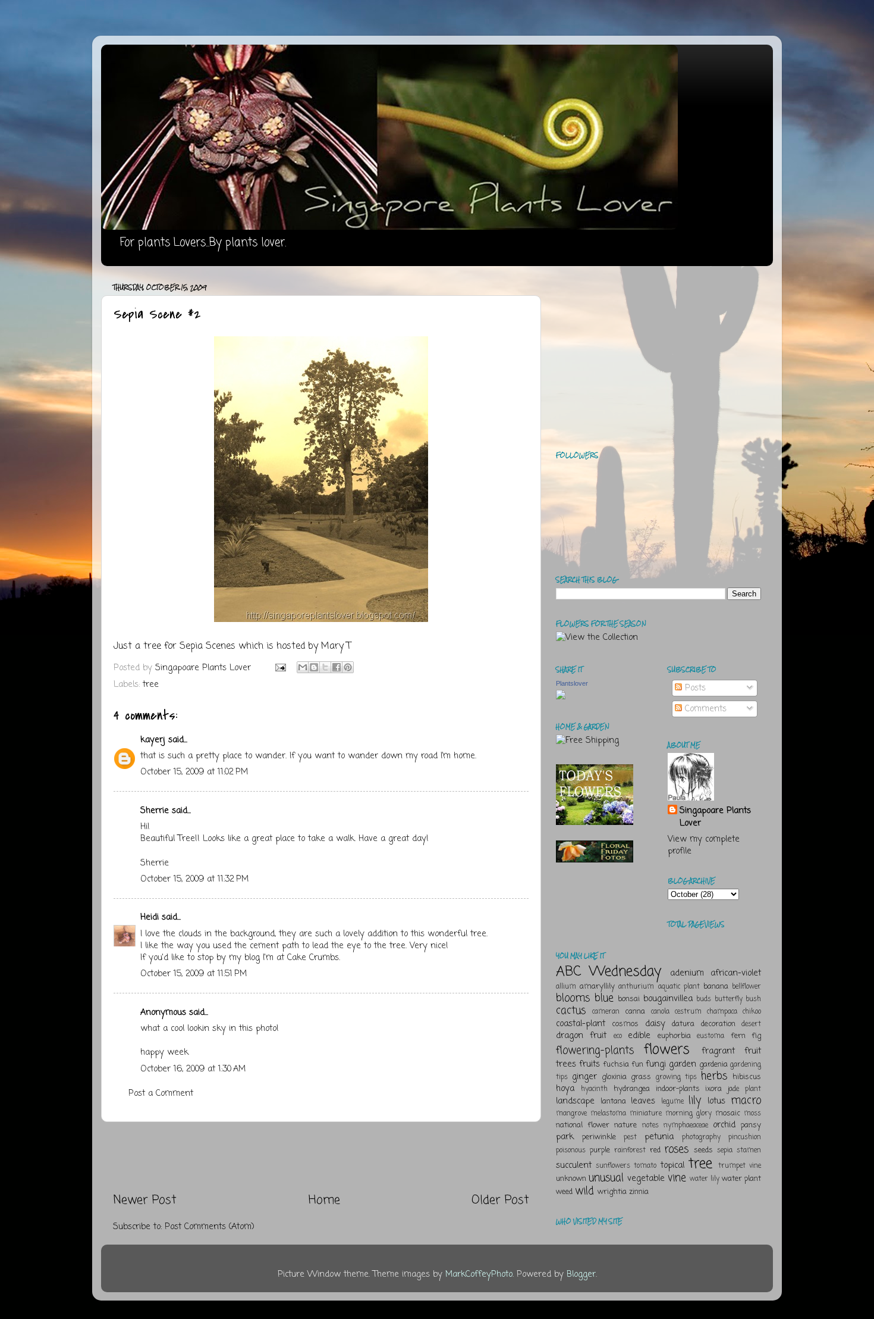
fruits (589, 1064)
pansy (751, 1125)
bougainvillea (668, 998)
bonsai (629, 999)
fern (738, 1036)
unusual (606, 1178)
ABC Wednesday (608, 971)
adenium (687, 973)
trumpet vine (739, 1166)
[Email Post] (280, 667)
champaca (722, 1012)
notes (650, 1125)
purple (600, 1150)
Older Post (500, 1200)
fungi (656, 1064)
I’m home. (458, 755)
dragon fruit (581, 1035)
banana (715, 986)
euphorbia (674, 1036)
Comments (704, 708)
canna (635, 1011)
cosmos (625, 1024)
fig (756, 1036)
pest (630, 1137)
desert (751, 1024)
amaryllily (597, 986)
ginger (584, 1076)
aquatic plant (679, 987)
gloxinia (614, 1077)
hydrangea (632, 1089)
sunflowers (613, 1166)
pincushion (744, 1137)
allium (566, 987)
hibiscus (746, 1077)
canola (660, 1012)
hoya (565, 1088)
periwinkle (599, 1137)
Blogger (581, 1274)
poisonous (571, 1150)
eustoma (710, 1036)
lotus (716, 1101)
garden (682, 1064)
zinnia (639, 1192)
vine (677, 1178)
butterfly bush (738, 999)
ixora (713, 1089)
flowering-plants (595, 1050)
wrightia (612, 1192)
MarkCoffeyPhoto (479, 1274)
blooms (573, 998)
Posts (694, 688)
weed (564, 1192)
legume (672, 1101)
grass (641, 1077)
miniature (646, 1113)
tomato (645, 1166)
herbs (714, 1076)
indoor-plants (678, 1089)
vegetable (646, 1178)
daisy (655, 1023)
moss (752, 1113)
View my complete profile (704, 845)
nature (625, 1125)
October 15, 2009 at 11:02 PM (194, 772)
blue (604, 998)
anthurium (636, 987)
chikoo (752, 1012)
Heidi (149, 917)
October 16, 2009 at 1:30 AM (193, 1069)
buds (703, 999)
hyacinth (594, 1089)
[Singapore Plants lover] (560, 697)
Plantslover (572, 683)
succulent (574, 1165)
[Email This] (303, 667)
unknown (571, 1178)
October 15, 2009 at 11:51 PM (193, 973)
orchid (724, 1125)
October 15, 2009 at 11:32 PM (194, 879)
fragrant (718, 1051)
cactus (571, 1010)
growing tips (676, 1077)
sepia (724, 1150)
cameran (606, 1012)
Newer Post (145, 1200)
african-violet (735, 973)
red (655, 1150)
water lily (704, 1179)
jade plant (744, 1089)
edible (639, 1035)
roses (676, 1149)
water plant (741, 1178)
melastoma (608, 1113)
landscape (575, 1101)
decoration (718, 1024)
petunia (659, 1136)
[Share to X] (325, 667)
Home (324, 1200)
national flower (582, 1125)
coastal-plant (580, 1023)
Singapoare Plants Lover (715, 817)
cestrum (688, 1012)
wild (584, 1191)
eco (618, 1036)
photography (701, 1137)
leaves (643, 1101)
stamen (749, 1150)
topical (672, 1165)
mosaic (727, 1113)
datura (683, 1024)
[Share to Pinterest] (348, 667)
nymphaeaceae (686, 1125)
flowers (667, 1049)
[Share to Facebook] (336, 667)
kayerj (152, 739)
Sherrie (154, 810)
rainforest (630, 1150)
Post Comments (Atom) (209, 1226)
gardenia (713, 1064)
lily (694, 1100)
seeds (703, 1150)
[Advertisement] (321, 1157)
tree (151, 684)
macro (746, 1100)
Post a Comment (160, 1093)
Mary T (336, 646)
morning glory (688, 1113)
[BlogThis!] (314, 667)
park (565, 1136)
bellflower (746, 987)
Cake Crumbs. (313, 957)
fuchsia (616, 1064)
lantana (613, 1101)
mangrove (571, 1113)
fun (637, 1064)
